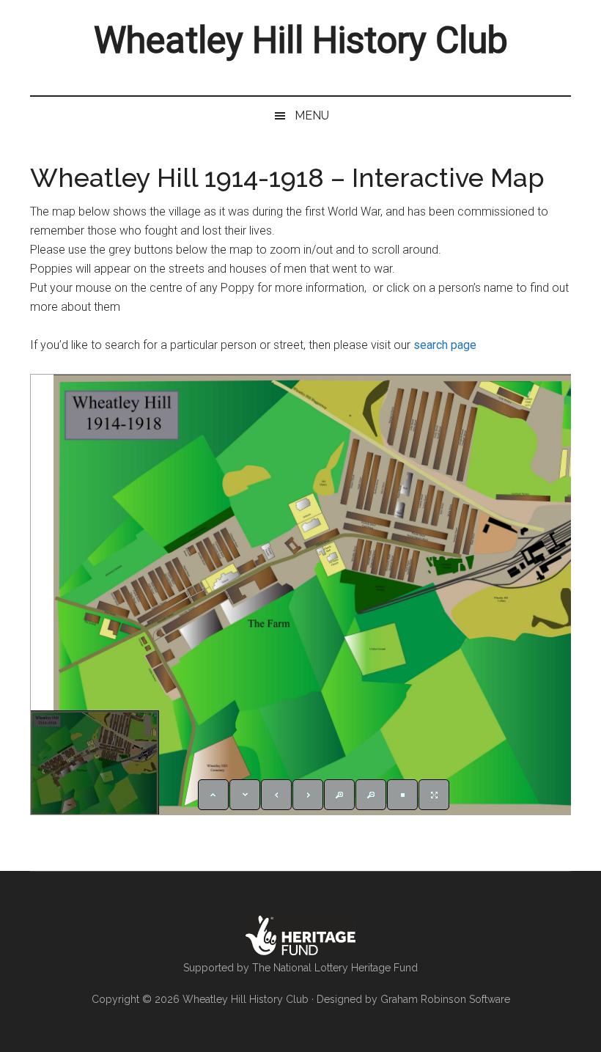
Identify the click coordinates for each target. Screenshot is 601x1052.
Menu (312, 115)
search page (444, 345)
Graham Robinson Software (445, 999)
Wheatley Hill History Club (301, 40)
